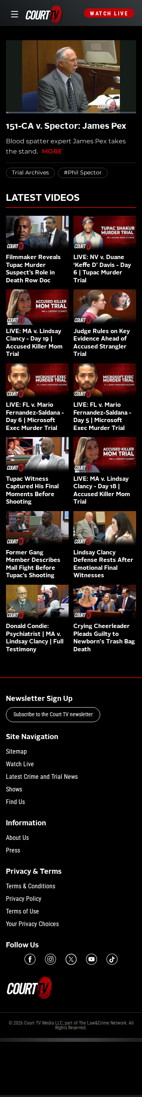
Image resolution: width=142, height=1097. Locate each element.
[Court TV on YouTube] (91, 959)
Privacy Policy (23, 898)
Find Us (15, 802)
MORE (52, 151)
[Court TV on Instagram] (50, 959)
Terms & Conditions (30, 886)
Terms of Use (22, 911)
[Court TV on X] (71, 959)
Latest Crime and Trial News (42, 776)
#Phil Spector (83, 172)
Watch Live (109, 13)
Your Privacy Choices (32, 924)
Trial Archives (30, 172)
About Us (17, 837)
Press (13, 850)
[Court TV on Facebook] (30, 959)
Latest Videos (43, 198)
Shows (14, 789)
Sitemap (16, 751)
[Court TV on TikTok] (112, 959)
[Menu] (13, 13)
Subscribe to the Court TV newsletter (53, 714)
